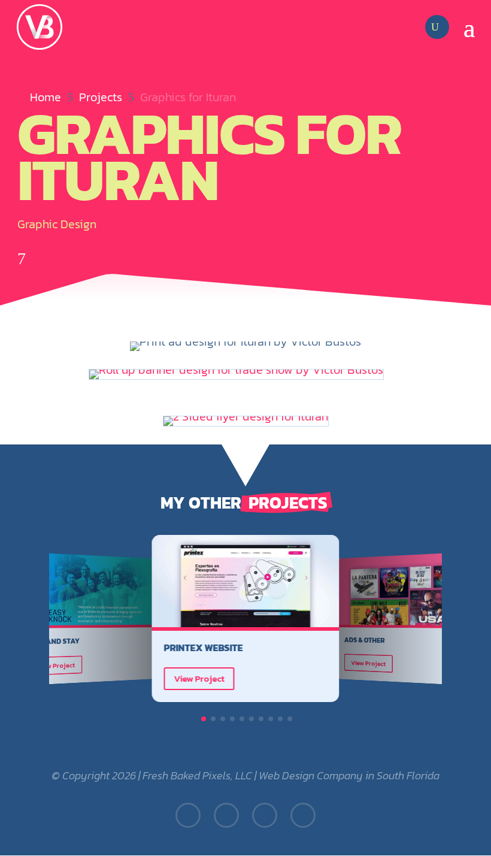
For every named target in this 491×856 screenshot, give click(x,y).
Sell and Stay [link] (54, 641)
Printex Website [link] (203, 647)
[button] (469, 27)
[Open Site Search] (435, 27)
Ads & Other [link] (364, 640)
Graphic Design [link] (56, 224)
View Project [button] (56, 666)
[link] (39, 27)
